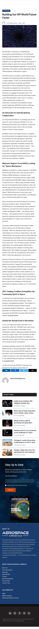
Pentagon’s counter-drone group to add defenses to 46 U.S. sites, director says (24, 442)
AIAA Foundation (7, 595)
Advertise (5, 572)
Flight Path (6, 10)
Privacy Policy (6, 581)
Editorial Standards (7, 578)
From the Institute (7, 570)
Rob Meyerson (12, 23)
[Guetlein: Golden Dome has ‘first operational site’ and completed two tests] (7, 452)
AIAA (3, 593)
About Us (5, 568)
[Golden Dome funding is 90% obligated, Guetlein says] (7, 403)
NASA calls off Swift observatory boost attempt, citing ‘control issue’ (24, 413)
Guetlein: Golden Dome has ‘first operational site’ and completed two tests (24, 452)
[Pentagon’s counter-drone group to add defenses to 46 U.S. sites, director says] (7, 442)
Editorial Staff (6, 574)
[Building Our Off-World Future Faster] (19, 36)
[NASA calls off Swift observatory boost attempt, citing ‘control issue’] (7, 413)
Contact (4, 576)
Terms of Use (6, 583)
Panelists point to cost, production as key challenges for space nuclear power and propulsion (25, 433)
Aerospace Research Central (10, 598)
